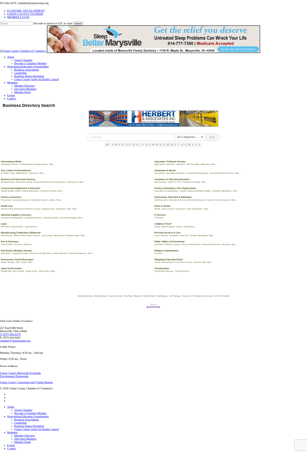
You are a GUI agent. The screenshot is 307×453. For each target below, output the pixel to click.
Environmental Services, (211, 244)
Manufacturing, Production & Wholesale (21, 232)
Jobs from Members (25, 438)
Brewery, (11, 262)
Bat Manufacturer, (8, 182)
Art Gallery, (5, 173)
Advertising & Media (11, 161)
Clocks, (157, 262)
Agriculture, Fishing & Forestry (169, 161)
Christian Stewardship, (199, 235)
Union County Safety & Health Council (36, 429)
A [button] (112, 144)
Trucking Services (182, 271)
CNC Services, (7, 235)
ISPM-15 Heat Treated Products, (27, 235)
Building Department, (30, 191)
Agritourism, (205, 164)
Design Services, (41, 164)
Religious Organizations (166, 250)
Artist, (13, 173)
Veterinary (27, 244)
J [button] (143, 144)
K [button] (146, 144)
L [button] (149, 144)
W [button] (189, 144)
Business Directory (85, 296)
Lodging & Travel (162, 224)
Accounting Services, (21, 200)
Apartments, (6, 253)
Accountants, (6, 200)
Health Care (7, 206)
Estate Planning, (60, 253)
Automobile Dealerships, (175, 173)
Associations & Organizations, (166, 191)
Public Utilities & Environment (169, 241)
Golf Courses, (44, 271)
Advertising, (5, 164)
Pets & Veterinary (10, 241)
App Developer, (160, 182)
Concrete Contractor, (48, 191)
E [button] (126, 144)
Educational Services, (196, 200)
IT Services (160, 215)
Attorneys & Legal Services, (12, 227)
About (10, 406)
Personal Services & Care (167, 232)
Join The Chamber (222, 296)
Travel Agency (189, 227)
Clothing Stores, (167, 262)
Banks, (53, 200)
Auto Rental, (159, 173)
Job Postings (174, 296)
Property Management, (77, 253)
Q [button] (168, 144)
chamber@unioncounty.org (15, 340)
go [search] (213, 137)
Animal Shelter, (7, 244)
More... (52, 164)
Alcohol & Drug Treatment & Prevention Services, (21, 209)
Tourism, (179, 227)
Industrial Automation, (33, 218)
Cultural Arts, (33, 173)
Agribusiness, (159, 164)
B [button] (116, 144)
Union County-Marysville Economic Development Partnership (20, 375)
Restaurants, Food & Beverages (17, 259)
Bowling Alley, (6, 271)
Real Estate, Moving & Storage (16, 250)
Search (78, 23)
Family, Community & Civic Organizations (175, 188)
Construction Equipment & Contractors (20, 188)
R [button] (171, 144)
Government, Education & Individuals (173, 197)
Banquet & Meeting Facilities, (199, 191)
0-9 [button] (107, 144)
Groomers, (18, 244)
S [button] (175, 144)
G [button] (133, 144)
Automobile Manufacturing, (197, 173)
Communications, (27, 164)
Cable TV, (172, 182)
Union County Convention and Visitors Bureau (26, 382)
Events (11, 445)
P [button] (164, 144)
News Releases (101, 296)
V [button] (185, 144)
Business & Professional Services (18, 179)
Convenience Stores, (183, 262)
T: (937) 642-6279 (10, 334)
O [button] (160, 144)
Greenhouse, (180, 209)
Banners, (15, 164)
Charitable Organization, (222, 191)
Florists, (157, 209)
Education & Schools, (178, 200)
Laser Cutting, (47, 235)
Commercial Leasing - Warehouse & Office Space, (32, 253)
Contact (11, 448)
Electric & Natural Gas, (191, 244)
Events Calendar (116, 296)
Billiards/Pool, (21, 173)
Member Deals (22, 442)
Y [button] (196, 144)
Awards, (183, 191)
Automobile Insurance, (40, 200)
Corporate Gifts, (199, 262)
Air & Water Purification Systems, (167, 244)
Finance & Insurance (11, 197)
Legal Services (31, 227)
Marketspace (162, 296)
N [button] (157, 144)
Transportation (161, 268)
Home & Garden (162, 206)
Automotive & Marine (165, 170)
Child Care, (184, 235)
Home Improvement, (195, 209)
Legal (3, 224)
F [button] (130, 144)
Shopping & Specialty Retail (168, 259)
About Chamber (23, 410)
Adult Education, (161, 200)
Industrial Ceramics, (51, 218)
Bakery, (4, 262)
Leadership (20, 422)
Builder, (18, 191)
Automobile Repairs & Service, (221, 173)
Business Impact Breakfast (29, 426)
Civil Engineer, (72, 182)
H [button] (137, 144)
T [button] (178, 144)
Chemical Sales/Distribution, (12, 218)
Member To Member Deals (144, 296)
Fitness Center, (31, 271)
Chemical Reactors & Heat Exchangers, (50, 182)
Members (12, 432)
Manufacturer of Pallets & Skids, (67, 235)
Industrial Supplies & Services (16, 215)
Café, (18, 262)
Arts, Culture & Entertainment (16, 170)
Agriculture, (171, 164)
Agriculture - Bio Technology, (188, 164)
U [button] (182, 144)
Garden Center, (167, 209)
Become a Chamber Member (30, 413)
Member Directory (24, 435)
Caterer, (24, 262)
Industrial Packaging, (68, 218)
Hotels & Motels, (168, 227)
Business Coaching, (24, 182)
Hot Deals (128, 296)
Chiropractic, (61, 209)
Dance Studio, (19, 271)
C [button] (119, 144)
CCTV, (179, 182)
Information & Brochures (203, 296)
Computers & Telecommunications (171, 179)
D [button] (123, 144)
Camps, (157, 227)
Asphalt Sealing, (7, 191)
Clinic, (69, 209)
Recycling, (226, 244)
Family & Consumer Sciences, (218, 200)
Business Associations (26, 419)
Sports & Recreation (11, 268)
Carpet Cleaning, (161, 235)
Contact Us (186, 296)
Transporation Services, (164, 271)
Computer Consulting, (192, 182)
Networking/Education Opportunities (28, 416)
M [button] (153, 144)
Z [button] (199, 144)
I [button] (140, 144)
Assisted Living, (48, 209)
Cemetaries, (174, 235)
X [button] (192, 144)
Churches (158, 253)
